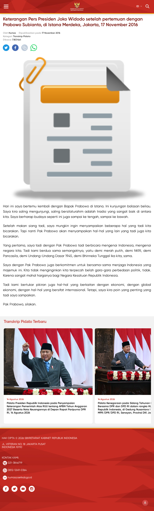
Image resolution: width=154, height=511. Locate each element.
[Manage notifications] (145, 503)
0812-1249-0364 (17, 469)
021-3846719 (14, 462)
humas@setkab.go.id (19, 477)
